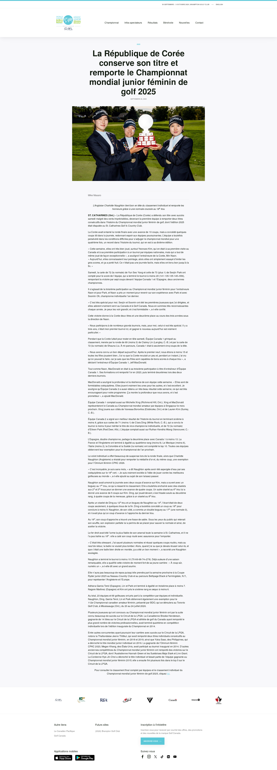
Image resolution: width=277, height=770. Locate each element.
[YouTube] (175, 756)
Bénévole (168, 22)
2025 (138, 44)
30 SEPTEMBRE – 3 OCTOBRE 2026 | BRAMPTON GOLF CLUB (185, 4)
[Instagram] (149, 756)
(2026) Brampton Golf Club (107, 731)
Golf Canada (60, 735)
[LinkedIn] (168, 756)
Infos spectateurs (133, 22)
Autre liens (60, 724)
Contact (199, 22)
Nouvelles (184, 22)
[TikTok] (162, 756)
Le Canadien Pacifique (64, 731)
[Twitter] (155, 756)
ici (168, 673)
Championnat (112, 22)
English (219, 4)
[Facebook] (142, 756)
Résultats (153, 22)
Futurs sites (101, 724)
